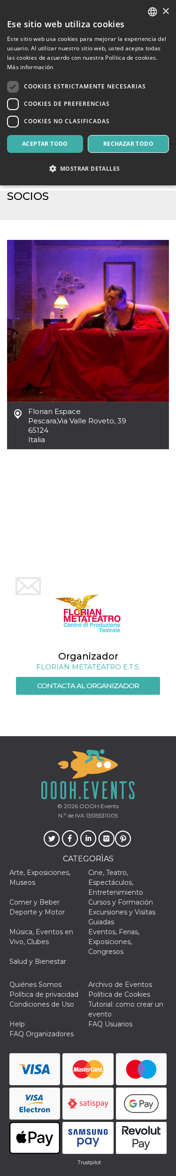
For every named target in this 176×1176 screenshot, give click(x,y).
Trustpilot (89, 1162)
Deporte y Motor (37, 912)
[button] (88, 169)
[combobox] (152, 11)
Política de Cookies (119, 994)
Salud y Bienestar (37, 961)
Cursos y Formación (120, 902)
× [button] (165, 11)
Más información (30, 67)
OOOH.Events (98, 806)
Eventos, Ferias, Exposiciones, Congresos (113, 942)
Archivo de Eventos (120, 984)
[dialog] (88, 92)
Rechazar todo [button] (128, 144)
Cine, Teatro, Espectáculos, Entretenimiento (115, 882)
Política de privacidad (43, 994)
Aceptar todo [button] (45, 144)
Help (17, 1024)
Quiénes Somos (35, 984)
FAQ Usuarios (110, 1024)
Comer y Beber (34, 902)
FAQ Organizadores (41, 1034)
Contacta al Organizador (88, 685)
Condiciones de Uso (41, 1004)
